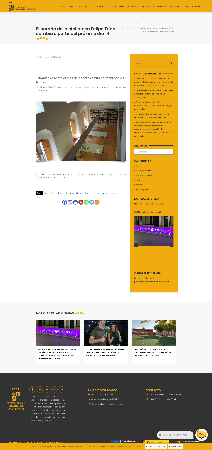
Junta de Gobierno (144, 175)
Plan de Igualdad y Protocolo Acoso (106, 404)
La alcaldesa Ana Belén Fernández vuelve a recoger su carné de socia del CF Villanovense (153, 94)
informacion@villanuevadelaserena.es (164, 394)
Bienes (139, 166)
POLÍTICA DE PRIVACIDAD (32, 442)
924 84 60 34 (170, 399)
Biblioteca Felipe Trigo (65, 193)
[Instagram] (70, 202)
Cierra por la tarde (84, 193)
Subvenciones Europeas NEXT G (105, 399)
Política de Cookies (175, 446)
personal (140, 184)
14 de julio (48, 193)
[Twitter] (91, 202)
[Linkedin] (75, 202)
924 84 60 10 (154, 399)
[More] (97, 202)
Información (148, 6)
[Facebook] (64, 202)
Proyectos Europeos (193, 6)
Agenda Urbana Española (102, 394)
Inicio (62, 6)
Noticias (83, 6)
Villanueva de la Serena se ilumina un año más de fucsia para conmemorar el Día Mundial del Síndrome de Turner (153, 82)
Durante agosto (101, 193)
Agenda (71, 6)
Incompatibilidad (143, 170)
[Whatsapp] (86, 202)
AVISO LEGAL (14, 442)
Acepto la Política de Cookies (156, 446)
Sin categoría (142, 189)
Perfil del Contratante (168, 6)
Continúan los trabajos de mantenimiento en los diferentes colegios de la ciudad (153, 105)
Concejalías (118, 6)
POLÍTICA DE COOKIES (54, 442)
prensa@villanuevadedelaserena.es (151, 281)
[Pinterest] (80, 202)
